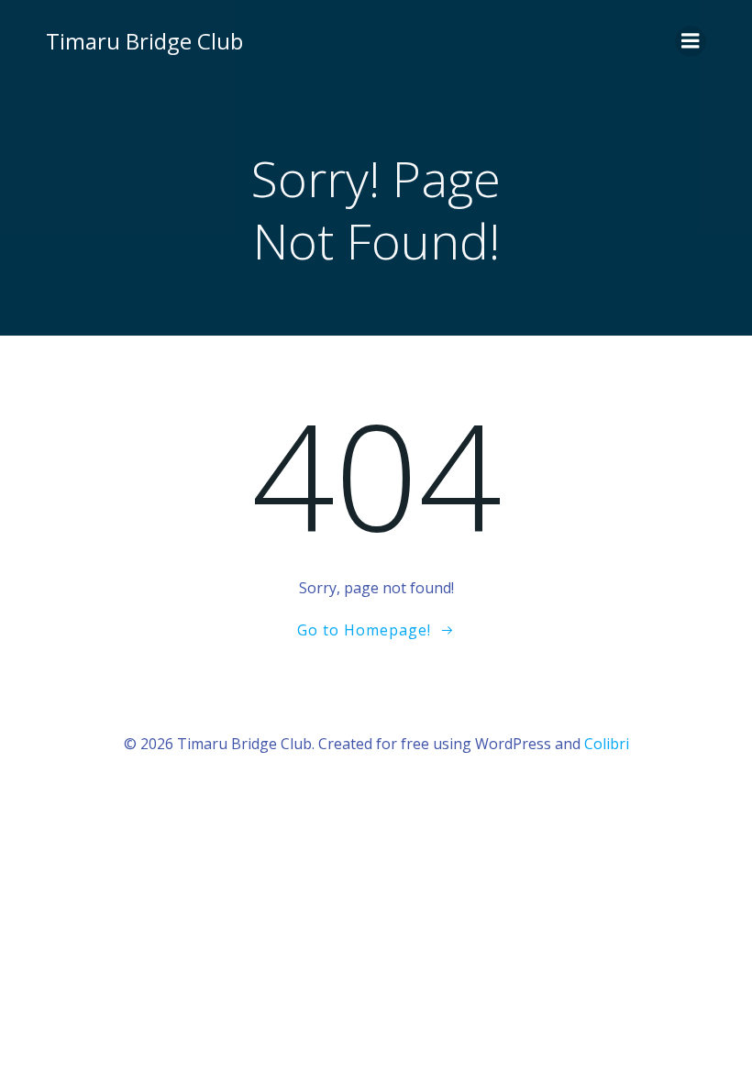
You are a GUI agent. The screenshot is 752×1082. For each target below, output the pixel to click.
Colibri (606, 744)
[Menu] (690, 41)
